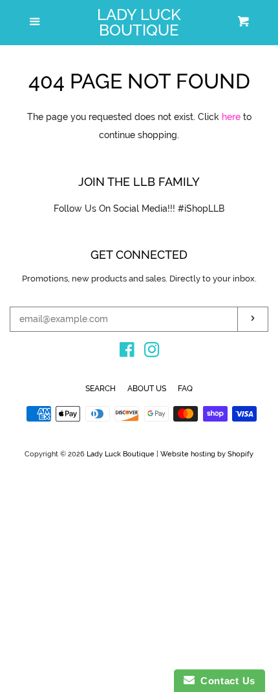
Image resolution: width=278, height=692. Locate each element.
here (231, 117)
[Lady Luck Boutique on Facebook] (127, 352)
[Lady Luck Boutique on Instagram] (152, 352)
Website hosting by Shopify (206, 453)
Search (100, 388)
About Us (146, 388)
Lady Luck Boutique (139, 22)
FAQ (185, 388)
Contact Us (225, 680)
